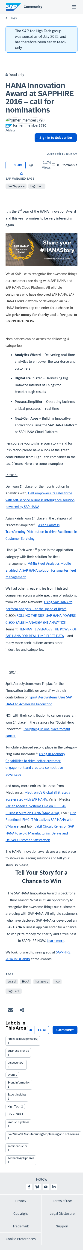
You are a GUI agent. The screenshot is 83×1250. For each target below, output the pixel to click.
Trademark (20, 1226)
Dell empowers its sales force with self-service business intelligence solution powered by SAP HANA (40, 500)
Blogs (13, 18)
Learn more (55, 941)
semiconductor (17, 1146)
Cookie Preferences (21, 1239)
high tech (14, 991)
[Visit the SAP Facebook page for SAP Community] (29, 1187)
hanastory (42, 981)
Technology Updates (21, 1158)
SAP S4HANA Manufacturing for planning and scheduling (43, 1134)
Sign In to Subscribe (55, 138)
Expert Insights (17, 1094)
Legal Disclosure (62, 1213)
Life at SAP (14, 1114)
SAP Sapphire (16, 186)
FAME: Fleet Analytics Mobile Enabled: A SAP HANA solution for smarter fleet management (41, 570)
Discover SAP (16, 1062)
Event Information (19, 1082)
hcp (57, 981)
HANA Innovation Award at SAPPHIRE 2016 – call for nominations (40, 97)
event (11, 1074)
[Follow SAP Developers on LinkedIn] (54, 1187)
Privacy (20, 1201)
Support (62, 1226)
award (12, 981)
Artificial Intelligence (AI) (23, 1038)
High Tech (36, 186)
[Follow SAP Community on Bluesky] (37, 1187)
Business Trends (18, 1050)
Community (33, 7)
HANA (25, 981)
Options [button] (37, 146)
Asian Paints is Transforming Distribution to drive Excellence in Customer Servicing (41, 532)
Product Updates (18, 1122)
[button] (21, 173)
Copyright (20, 1213)
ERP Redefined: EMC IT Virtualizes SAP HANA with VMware (41, 820)
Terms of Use (62, 1201)
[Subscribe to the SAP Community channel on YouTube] (45, 1187)
